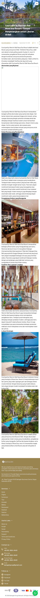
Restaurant (4, 507)
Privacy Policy (5, 539)
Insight (3, 526)
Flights (3, 494)
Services (4, 489)
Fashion (3, 512)
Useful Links (5, 520)
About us (4, 524)
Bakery (3, 505)
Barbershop (5, 515)
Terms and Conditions (8, 536)
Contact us (5, 545)
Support (4, 534)
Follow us (4, 571)
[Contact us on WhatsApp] (35, 593)
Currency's (4, 497)
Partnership (5, 531)
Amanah (4, 502)
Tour (2, 499)
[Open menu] (37, 3)
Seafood (4, 510)
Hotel (3, 492)
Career (3, 529)
